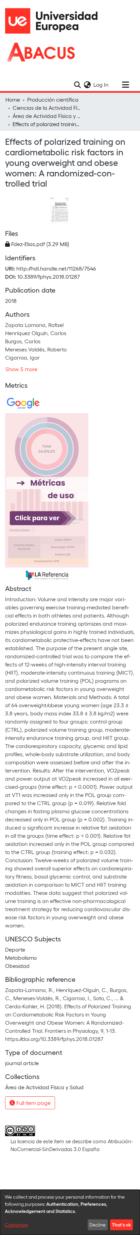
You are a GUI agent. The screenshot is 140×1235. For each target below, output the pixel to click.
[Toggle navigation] (125, 84)
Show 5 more (21, 369)
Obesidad (17, 965)
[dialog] (70, 1212)
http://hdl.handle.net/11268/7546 (56, 268)
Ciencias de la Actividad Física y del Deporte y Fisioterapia (47, 107)
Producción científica (52, 99)
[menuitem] (87, 85)
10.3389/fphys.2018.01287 (48, 276)
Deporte (15, 949)
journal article (22, 1063)
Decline (97, 1225)
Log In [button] (101, 84)
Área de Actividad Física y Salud (47, 115)
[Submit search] (77, 85)
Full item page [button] (33, 1102)
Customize (16, 1225)
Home (12, 99)
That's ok (121, 1224)
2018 (11, 300)
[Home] (54, 21)
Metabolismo (21, 957)
